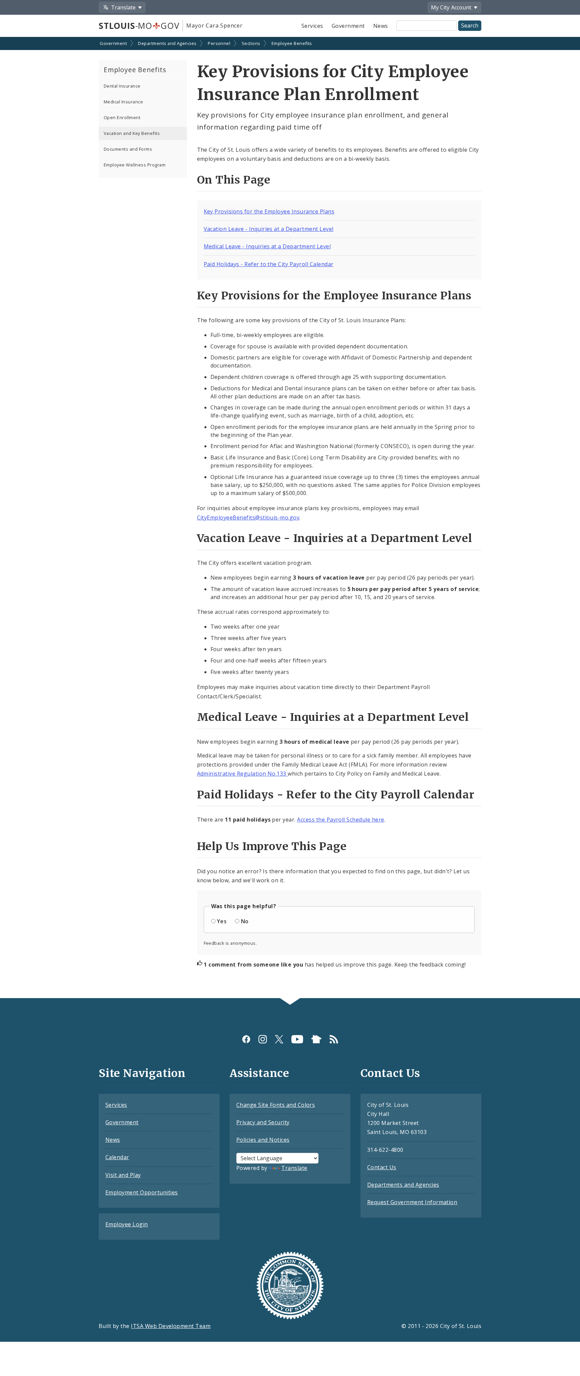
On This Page (234, 180)
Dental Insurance (122, 86)
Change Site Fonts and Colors (275, 1105)
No (245, 921)
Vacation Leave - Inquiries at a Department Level (269, 229)
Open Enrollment (122, 117)
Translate (294, 1168)
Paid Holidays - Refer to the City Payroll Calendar (269, 264)
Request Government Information (412, 1202)
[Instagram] (262, 1039)
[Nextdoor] (316, 1039)
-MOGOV (139, 25)
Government (348, 26)
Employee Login (126, 1224)
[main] (290, 518)
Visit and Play (123, 1175)
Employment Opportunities (141, 1192)
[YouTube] (297, 1039)
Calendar (117, 1157)
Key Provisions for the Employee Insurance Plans (269, 211)
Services (312, 26)
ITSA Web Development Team (170, 1326)
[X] (279, 1039)
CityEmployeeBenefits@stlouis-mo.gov (248, 517)
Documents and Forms (128, 149)
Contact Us (381, 1167)
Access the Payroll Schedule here (340, 819)
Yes (222, 921)
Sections (251, 43)
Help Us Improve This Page (272, 846)
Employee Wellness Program (134, 165)
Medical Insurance (123, 102)
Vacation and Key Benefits (132, 133)
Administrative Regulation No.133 (242, 773)
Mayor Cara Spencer (214, 25)
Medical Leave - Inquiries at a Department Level (267, 246)
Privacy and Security (263, 1122)
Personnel (219, 43)
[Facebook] (246, 1039)
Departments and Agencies (167, 43)
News (380, 26)
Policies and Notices (263, 1139)
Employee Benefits (292, 43)
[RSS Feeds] (334, 1039)
